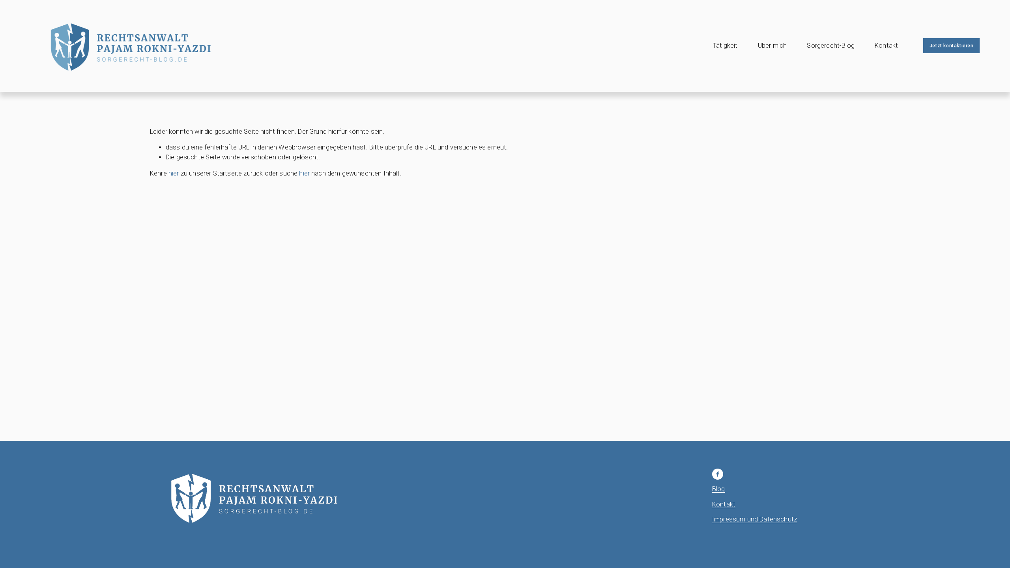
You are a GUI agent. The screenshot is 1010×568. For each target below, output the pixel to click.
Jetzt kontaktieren (952, 46)
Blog (718, 489)
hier (173, 173)
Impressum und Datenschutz (754, 519)
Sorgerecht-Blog (830, 45)
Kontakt (886, 45)
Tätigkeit (725, 45)
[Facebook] (717, 474)
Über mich (772, 45)
